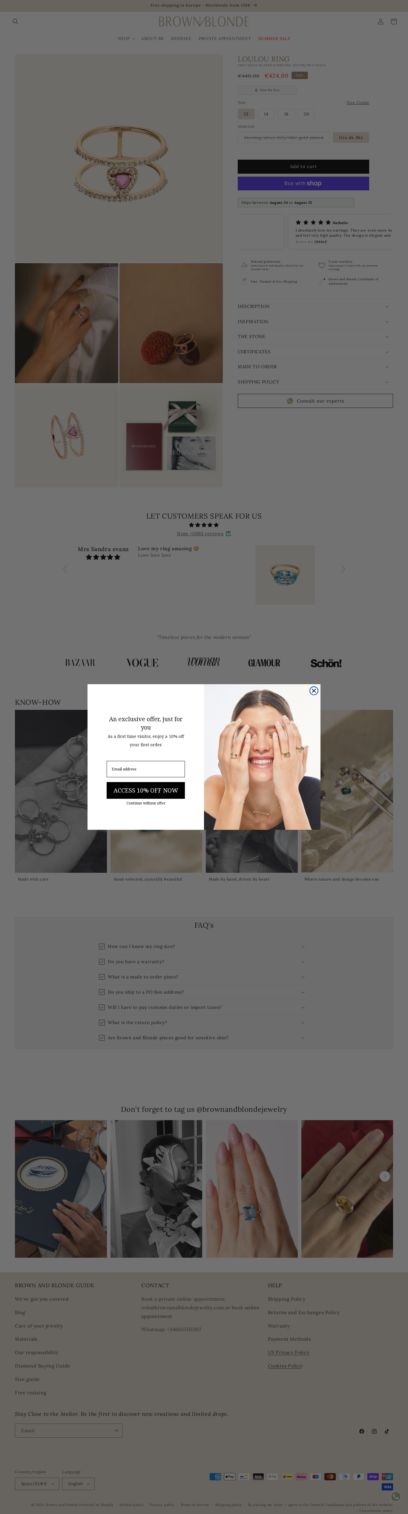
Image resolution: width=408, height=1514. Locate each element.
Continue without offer (145, 803)
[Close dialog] (314, 691)
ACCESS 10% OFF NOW (145, 790)
